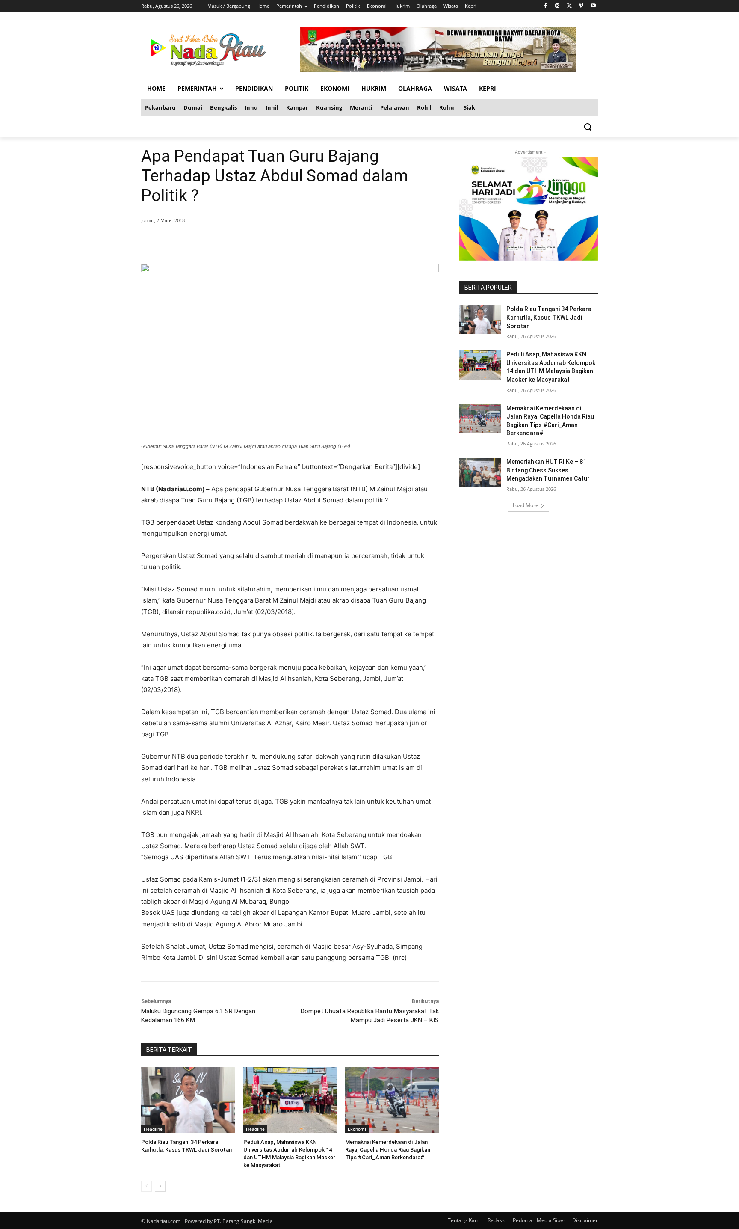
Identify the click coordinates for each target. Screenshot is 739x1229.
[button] (587, 126)
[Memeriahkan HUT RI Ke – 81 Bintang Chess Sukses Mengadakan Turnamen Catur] (480, 472)
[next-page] (160, 1186)
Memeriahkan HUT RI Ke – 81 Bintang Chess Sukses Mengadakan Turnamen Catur (548, 470)
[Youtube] (593, 6)
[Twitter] (569, 6)
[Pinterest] (244, 242)
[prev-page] (146, 1186)
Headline (153, 1129)
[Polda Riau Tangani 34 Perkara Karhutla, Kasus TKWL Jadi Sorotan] (188, 1100)
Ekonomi (357, 1129)
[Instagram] (557, 6)
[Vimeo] (581, 6)
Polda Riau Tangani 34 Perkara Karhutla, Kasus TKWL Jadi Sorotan (548, 317)
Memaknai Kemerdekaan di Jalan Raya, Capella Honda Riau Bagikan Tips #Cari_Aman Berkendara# (387, 1150)
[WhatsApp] (264, 242)
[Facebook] (545, 6)
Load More (525, 505)
